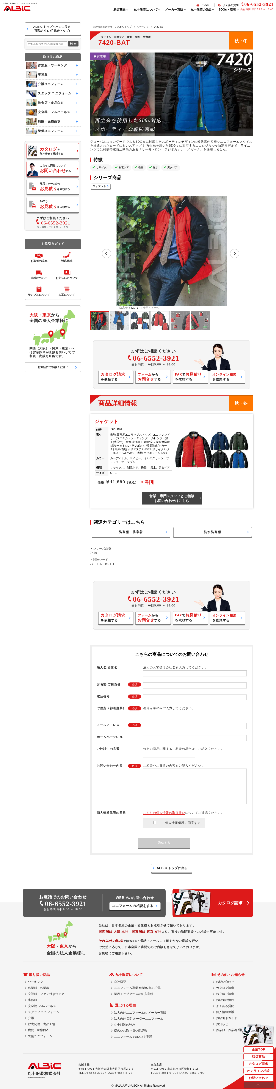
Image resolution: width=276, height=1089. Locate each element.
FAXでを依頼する (55, 204)
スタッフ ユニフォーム (43, 1012)
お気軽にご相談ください (53, 367)
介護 (31, 1018)
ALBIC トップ (124, 26)
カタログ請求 (258, 1063)
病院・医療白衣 (38, 1030)
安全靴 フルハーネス (42, 1006)
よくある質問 (230, 5)
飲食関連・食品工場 (41, 1024)
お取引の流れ (225, 1000)
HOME (205, 4)
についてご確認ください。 (183, 812)
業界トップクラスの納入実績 (133, 994)
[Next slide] (234, 253)
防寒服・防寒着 (131, 532)
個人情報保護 (225, 1012)
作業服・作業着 (38, 988)
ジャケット (99, 186)
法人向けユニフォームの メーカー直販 (140, 1012)
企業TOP (258, 1049)
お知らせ (222, 1024)
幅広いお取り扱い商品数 (130, 1030)
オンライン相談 (258, 1070)
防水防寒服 (212, 532)
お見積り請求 (225, 994)
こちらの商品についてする (55, 168)
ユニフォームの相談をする (132, 906)
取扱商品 (258, 1056)
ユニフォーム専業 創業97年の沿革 (137, 988)
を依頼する (113, 376)
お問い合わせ (258, 1078)
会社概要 (120, 982)
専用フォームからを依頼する (55, 186)
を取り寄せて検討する (51, 151)
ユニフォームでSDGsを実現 (133, 1036)
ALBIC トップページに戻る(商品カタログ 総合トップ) (52, 28)
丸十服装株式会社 (102, 26)
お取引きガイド (226, 1018)
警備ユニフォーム (40, 1036)
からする (149, 377)
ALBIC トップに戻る (172, 868)
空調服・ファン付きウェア (46, 994)
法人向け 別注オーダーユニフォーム (138, 1018)
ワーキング (143, 26)
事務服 (32, 1000)
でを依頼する (188, 376)
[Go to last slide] (106, 253)
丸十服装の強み (124, 1024)
